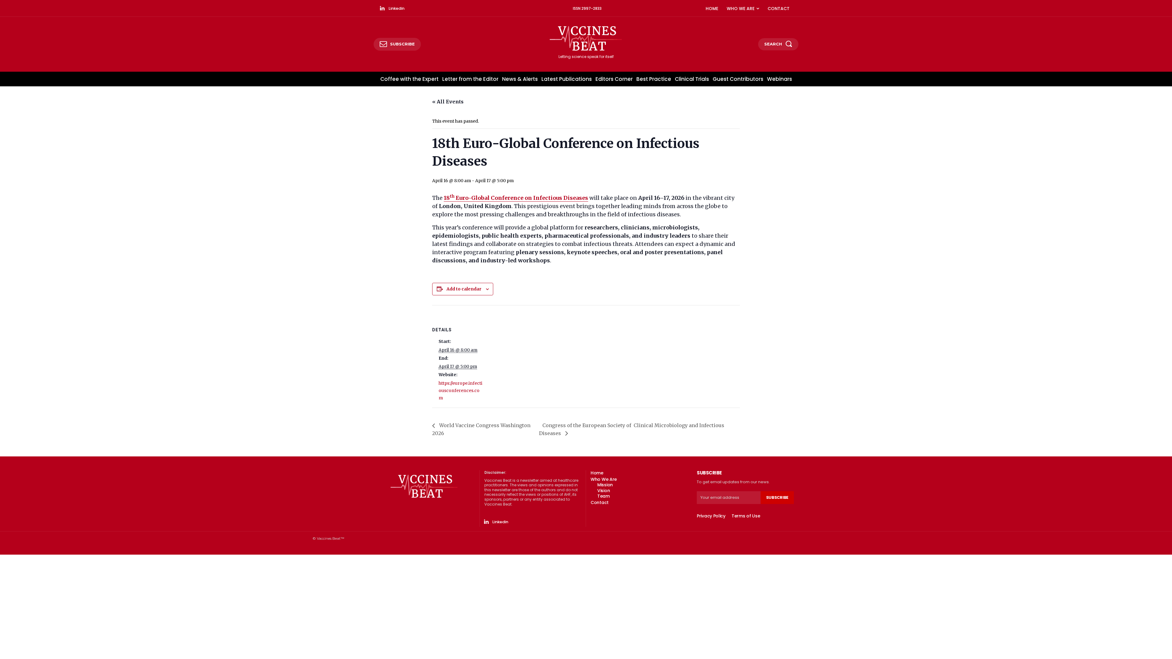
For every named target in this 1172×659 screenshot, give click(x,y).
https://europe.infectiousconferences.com (460, 390)
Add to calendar (464, 289)
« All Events (448, 102)
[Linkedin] (382, 9)
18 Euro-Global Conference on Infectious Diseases (516, 197)
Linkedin (396, 8)
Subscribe (777, 497)
